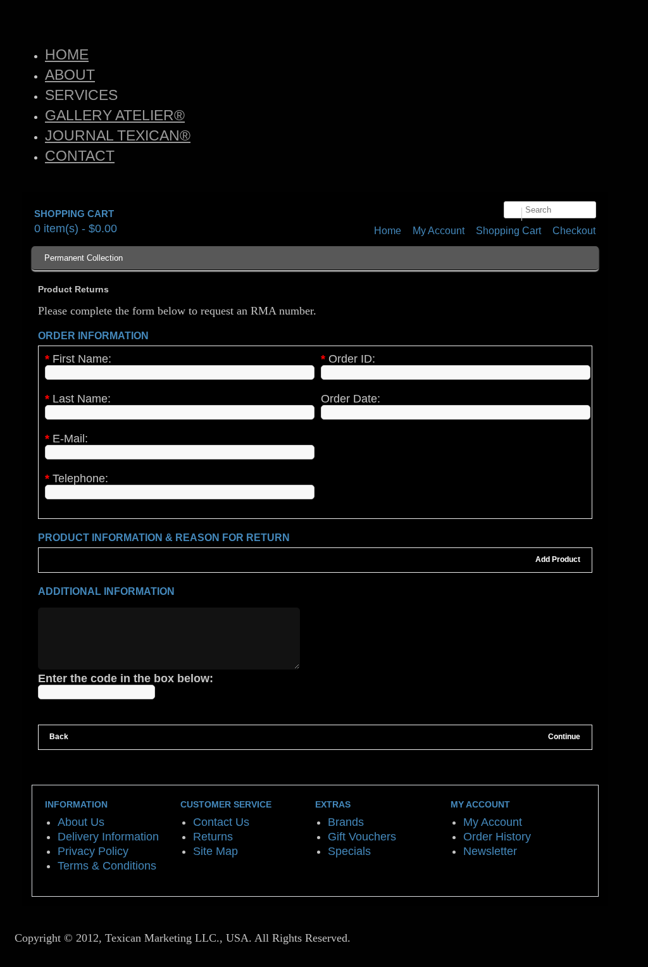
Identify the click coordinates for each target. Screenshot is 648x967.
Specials (349, 851)
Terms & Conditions (107, 865)
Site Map (215, 851)
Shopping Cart (508, 230)
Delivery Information (108, 836)
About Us (81, 822)
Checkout (573, 230)
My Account (438, 230)
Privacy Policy (93, 851)
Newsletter (490, 851)
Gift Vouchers (362, 836)
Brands (346, 822)
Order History (497, 836)
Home (387, 230)
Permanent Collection (83, 258)
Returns (213, 836)
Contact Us (221, 822)
